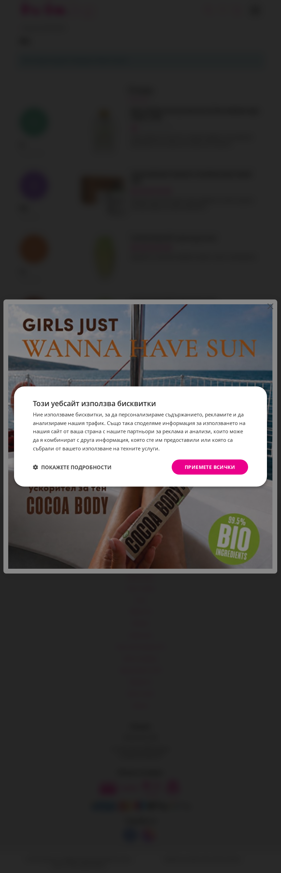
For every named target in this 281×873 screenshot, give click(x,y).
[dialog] (140, 436)
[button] (72, 467)
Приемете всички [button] (210, 466)
